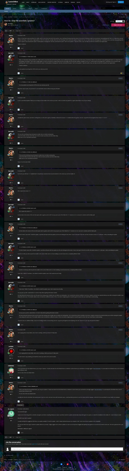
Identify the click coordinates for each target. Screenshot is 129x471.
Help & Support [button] (41, 2)
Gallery (29, 8)
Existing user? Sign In (111, 2)
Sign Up (120, 2)
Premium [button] (73, 2)
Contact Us (64, 467)
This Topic (118, 8)
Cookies (70, 467)
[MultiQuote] (19, 48)
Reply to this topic (118, 25)
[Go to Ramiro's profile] (11, 40)
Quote (22, 48)
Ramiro (11, 35)
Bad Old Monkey (97, 368)
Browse (7, 8)
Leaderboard (44, 8)
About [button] (27, 2)
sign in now (34, 444)
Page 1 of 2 (18, 30)
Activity (14, 8)
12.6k (12, 358)
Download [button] (33, 2)
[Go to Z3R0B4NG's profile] (11, 371)
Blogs (36, 8)
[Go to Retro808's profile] (11, 58)
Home (23, 2)
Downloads (22, 8)
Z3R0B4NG (11, 366)
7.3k (12, 64)
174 (11, 377)
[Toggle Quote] (19, 56)
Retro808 (11, 53)
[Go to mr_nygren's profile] (11, 414)
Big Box (78, 2)
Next (11, 30)
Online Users (17, 11)
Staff (11, 11)
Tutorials (60, 2)
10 (11, 47)
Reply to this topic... (17, 449)
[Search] (123, 8)
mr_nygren (11, 409)
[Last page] (13, 31)
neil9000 (11, 346)
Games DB (67, 2)
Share (112, 21)
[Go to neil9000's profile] (11, 351)
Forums (6, 11)
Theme (59, 467)
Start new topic (105, 25)
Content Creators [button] (51, 2)
